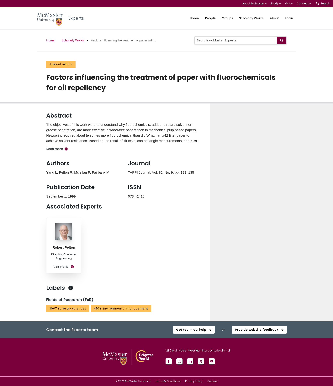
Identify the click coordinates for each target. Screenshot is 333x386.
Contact (212, 381)
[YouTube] (212, 361)
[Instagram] (179, 361)
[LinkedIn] (190, 361)
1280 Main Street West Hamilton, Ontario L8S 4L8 (198, 350)
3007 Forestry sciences (67, 308)
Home (194, 18)
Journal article (60, 64)
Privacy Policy (194, 381)
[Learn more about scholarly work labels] (70, 288)
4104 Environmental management (121, 308)
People (210, 18)
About (274, 18)
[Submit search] (281, 40)
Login (289, 18)
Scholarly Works (251, 18)
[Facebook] (169, 361)
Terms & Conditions (168, 381)
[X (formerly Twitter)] (201, 361)
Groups (227, 18)
